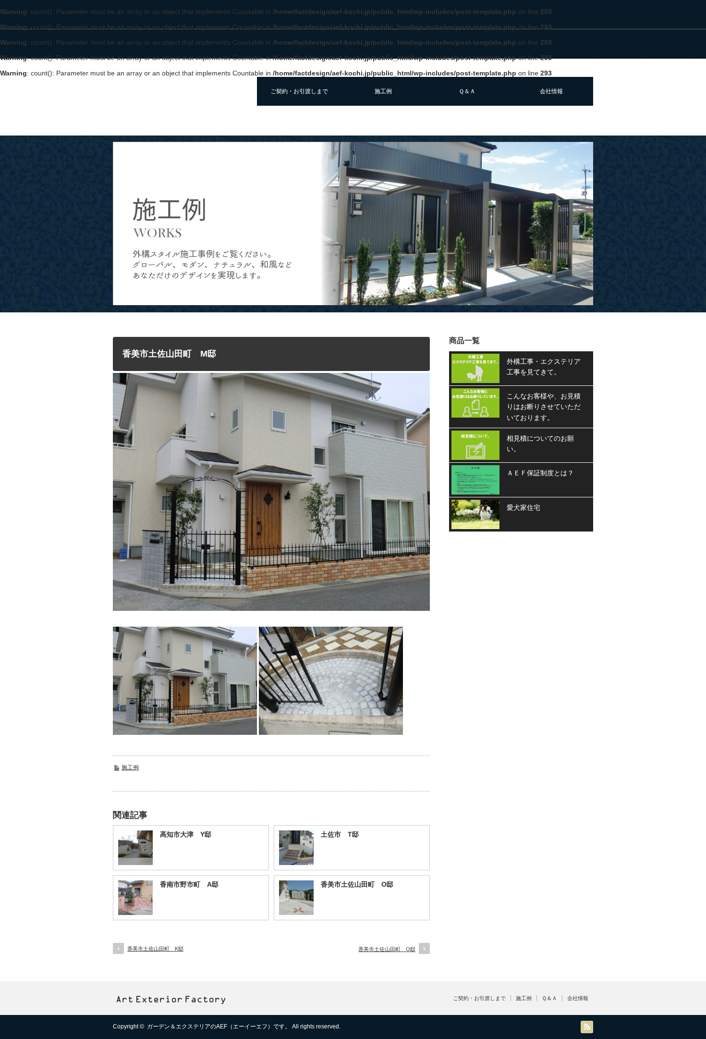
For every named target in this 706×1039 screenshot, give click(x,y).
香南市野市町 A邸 (189, 884)
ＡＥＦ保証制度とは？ (540, 473)
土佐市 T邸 (340, 834)
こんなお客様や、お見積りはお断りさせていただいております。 (544, 406)
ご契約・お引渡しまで (299, 91)
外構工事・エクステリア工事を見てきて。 (544, 367)
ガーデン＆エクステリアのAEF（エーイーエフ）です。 (219, 1026)
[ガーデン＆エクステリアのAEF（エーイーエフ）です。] (170, 92)
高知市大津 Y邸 (185, 834)
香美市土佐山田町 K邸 (155, 949)
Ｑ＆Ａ (467, 91)
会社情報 (551, 91)
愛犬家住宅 (523, 507)
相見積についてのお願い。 (540, 443)
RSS (587, 1027)
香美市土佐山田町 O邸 (357, 884)
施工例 (383, 91)
